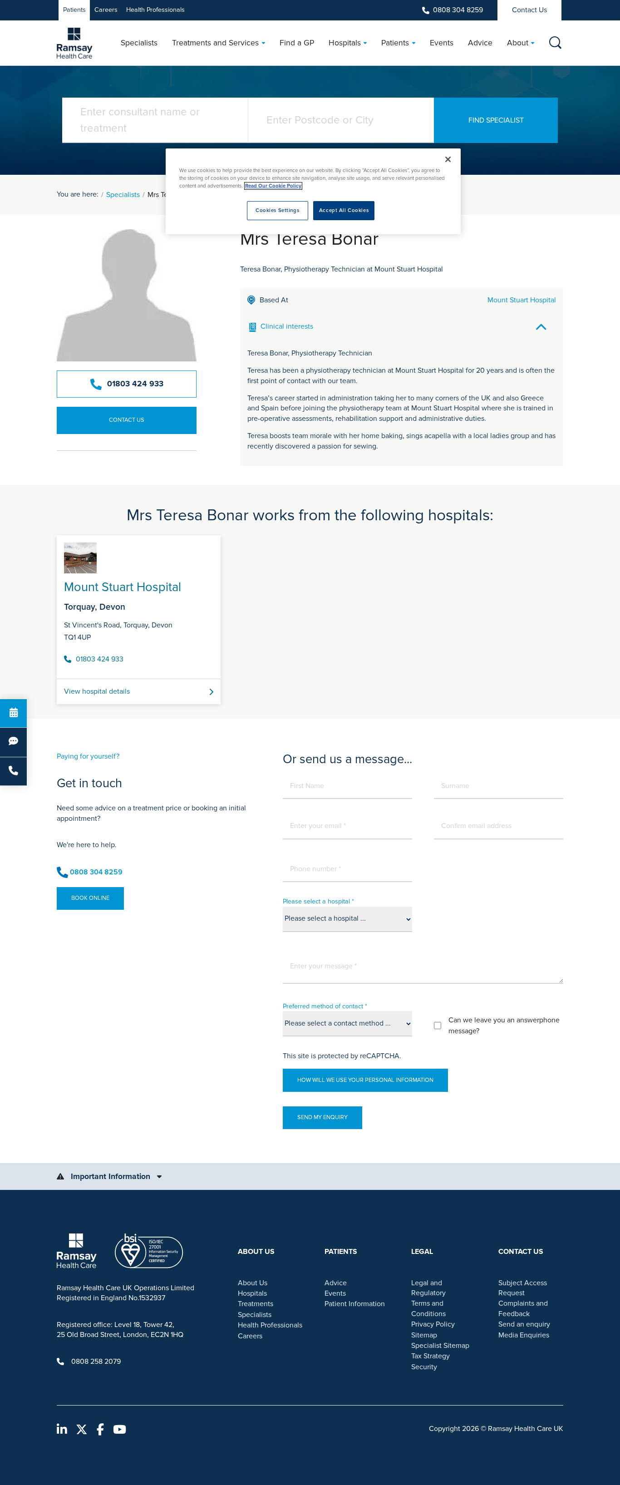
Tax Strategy (430, 1356)
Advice (336, 1283)
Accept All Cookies (344, 210)
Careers (106, 10)
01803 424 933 (135, 384)
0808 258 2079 (96, 1361)
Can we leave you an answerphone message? (504, 1026)
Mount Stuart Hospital (521, 300)
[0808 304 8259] (13, 771)
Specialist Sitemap (440, 1345)
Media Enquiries (523, 1335)
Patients (74, 10)
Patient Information (355, 1303)
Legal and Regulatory (428, 1288)
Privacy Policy (433, 1324)
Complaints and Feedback (523, 1308)
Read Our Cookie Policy (273, 186)
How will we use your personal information (365, 1080)
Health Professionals (155, 10)
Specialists (123, 194)
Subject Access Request (522, 1288)
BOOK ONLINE (90, 898)
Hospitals (252, 1293)
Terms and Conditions (428, 1308)
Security (424, 1367)
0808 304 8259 (458, 10)
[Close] (448, 159)
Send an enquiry (524, 1324)
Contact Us (529, 10)
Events (335, 1293)
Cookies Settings (277, 210)
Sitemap (424, 1335)
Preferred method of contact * (325, 1006)
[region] (313, 191)
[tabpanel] (310, 616)
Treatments (255, 1303)
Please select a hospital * (318, 901)
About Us (252, 1283)
